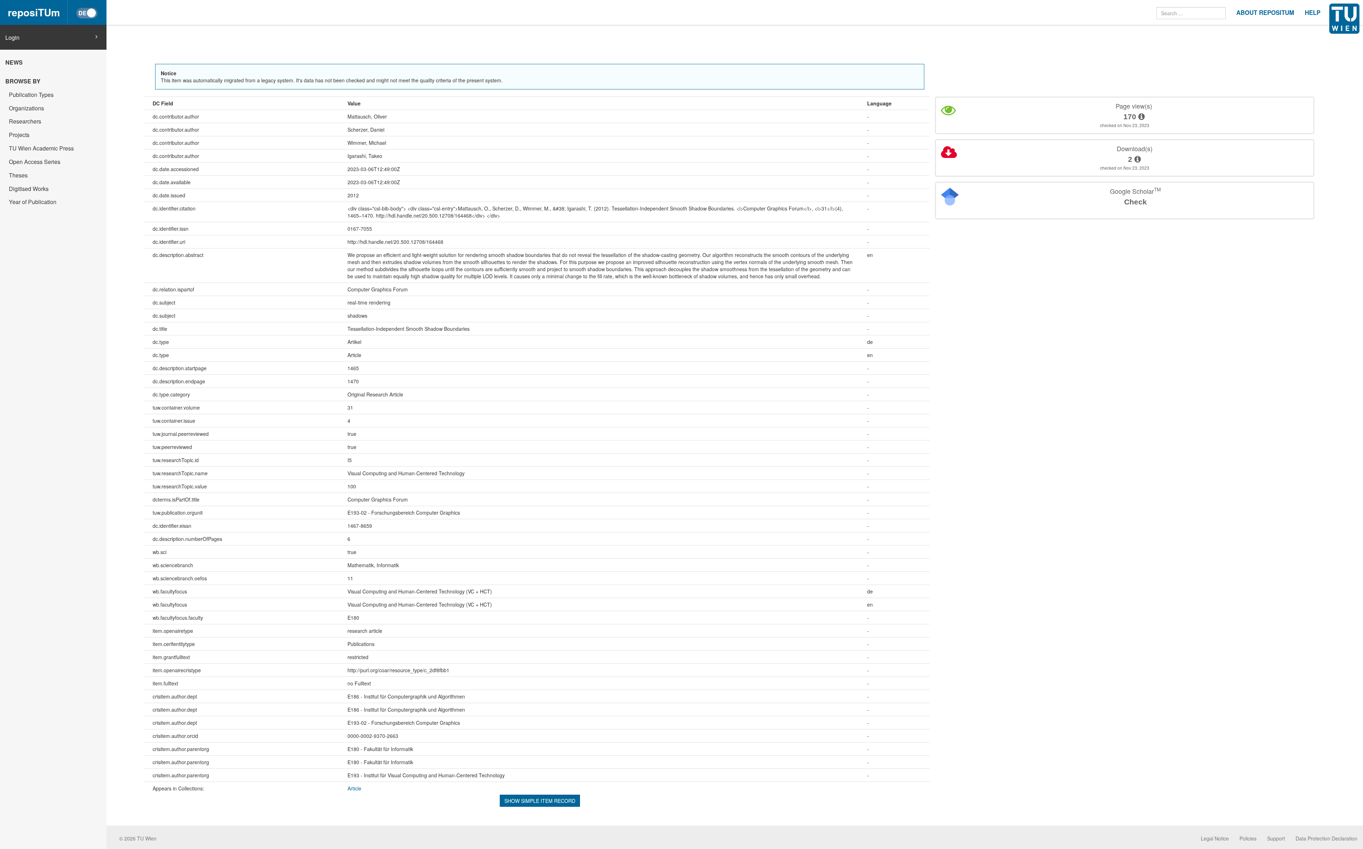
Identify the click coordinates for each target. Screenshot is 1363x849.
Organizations (26, 108)
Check (1135, 202)
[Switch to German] (87, 13)
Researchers (25, 121)
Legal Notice (1215, 838)
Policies (1248, 838)
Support (1276, 838)
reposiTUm (34, 12)
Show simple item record (539, 800)
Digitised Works (29, 189)
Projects (19, 135)
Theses (18, 175)
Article (354, 788)
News (14, 62)
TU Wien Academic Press (41, 148)
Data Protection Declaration (1326, 838)
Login (12, 38)
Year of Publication (32, 202)
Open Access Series (34, 162)
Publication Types (31, 95)
